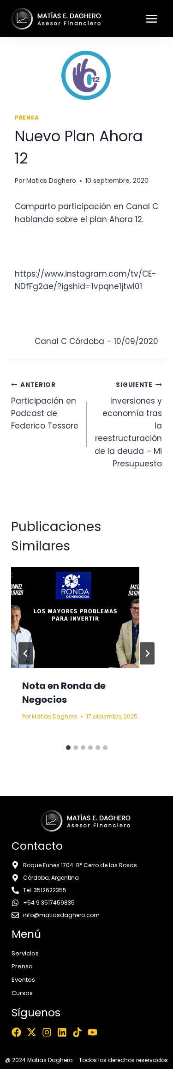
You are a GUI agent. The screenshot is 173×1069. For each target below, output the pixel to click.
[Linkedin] (62, 1032)
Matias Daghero (51, 180)
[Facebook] (16, 1032)
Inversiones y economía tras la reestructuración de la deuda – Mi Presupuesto (128, 424)
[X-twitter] (31, 1032)
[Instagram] (47, 1032)
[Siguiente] (147, 653)
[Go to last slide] (25, 653)
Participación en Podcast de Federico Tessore (44, 405)
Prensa (27, 117)
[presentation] (86, 617)
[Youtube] (92, 1032)
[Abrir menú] (151, 18)
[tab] (68, 747)
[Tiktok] (77, 1032)
